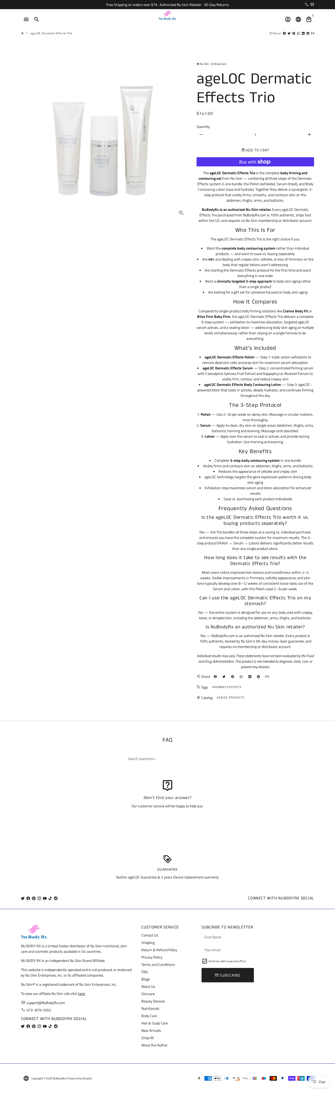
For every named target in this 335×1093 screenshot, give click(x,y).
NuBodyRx (59, 1078)
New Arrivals (151, 1030)
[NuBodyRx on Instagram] (39, 898)
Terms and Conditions (158, 964)
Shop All (147, 1037)
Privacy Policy (151, 957)
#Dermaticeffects (227, 687)
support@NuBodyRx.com (43, 1002)
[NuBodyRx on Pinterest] (34, 898)
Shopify (87, 1078)
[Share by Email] (312, 33)
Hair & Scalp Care (154, 1023)
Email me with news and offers (227, 961)
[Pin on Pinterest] (293, 33)
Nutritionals (150, 1008)
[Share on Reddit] (307, 33)
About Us (148, 986)
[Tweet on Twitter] (289, 33)
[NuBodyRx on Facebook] (28, 898)
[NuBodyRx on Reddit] (56, 898)
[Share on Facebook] (284, 33)
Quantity (203, 126)
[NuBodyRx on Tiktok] (50, 898)
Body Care (219, 64)
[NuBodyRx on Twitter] (23, 898)
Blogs (145, 979)
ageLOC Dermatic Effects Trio (51, 33)
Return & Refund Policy (159, 950)
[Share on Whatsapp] (298, 33)
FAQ (144, 971)
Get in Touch (167, 819)
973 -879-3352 (36, 1010)
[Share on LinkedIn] (303, 33)
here (81, 993)
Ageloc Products (231, 697)
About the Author (154, 1045)
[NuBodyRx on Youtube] (45, 898)
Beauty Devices (153, 1001)
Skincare (148, 993)
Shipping (148, 942)
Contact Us (149, 935)
